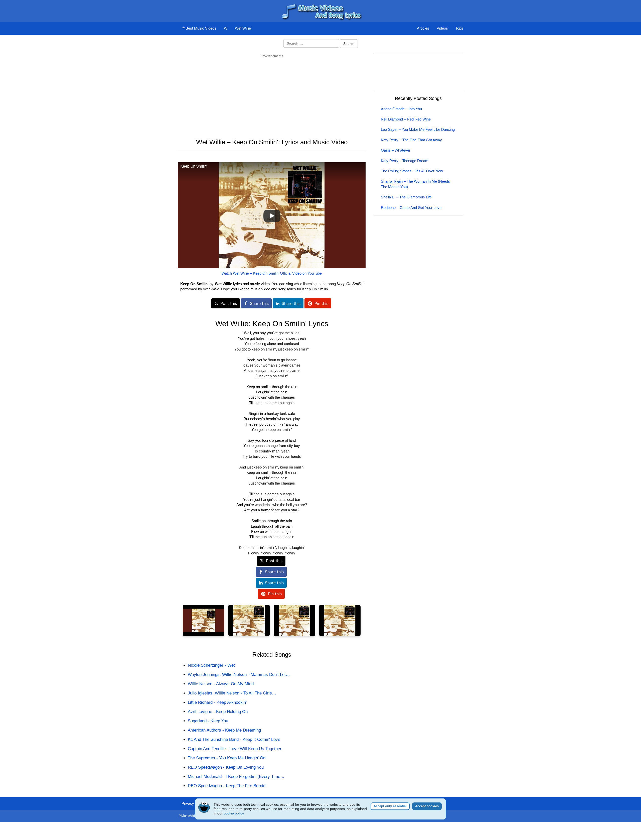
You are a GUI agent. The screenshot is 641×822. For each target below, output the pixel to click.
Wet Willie (243, 28)
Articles (423, 28)
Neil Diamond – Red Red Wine (406, 119)
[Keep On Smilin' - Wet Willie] (203, 620)
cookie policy (234, 813)
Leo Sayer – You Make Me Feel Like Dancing (418, 129)
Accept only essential (390, 806)
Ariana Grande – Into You (401, 109)
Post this (228, 303)
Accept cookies (427, 806)
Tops (459, 28)
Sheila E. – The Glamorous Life (406, 197)
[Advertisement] (272, 93)
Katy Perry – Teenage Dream (404, 161)
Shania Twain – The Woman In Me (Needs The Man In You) (415, 184)
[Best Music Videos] (320, 11)
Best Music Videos (201, 28)
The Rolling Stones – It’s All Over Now (412, 171)
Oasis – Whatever (395, 150)
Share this (259, 303)
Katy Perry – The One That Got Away (411, 140)
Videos (442, 28)
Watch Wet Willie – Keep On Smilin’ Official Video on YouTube (272, 273)
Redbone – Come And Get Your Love (411, 207)
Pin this (321, 303)
